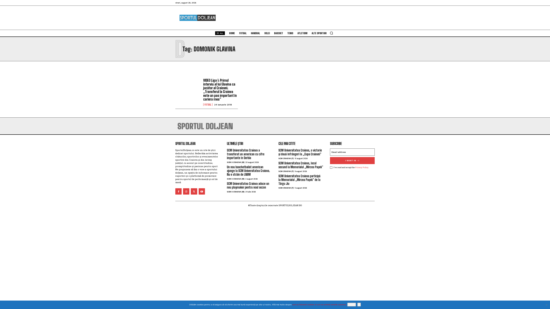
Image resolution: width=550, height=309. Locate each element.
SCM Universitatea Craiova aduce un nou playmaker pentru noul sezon (248, 185)
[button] (331, 33)
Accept (351, 304)
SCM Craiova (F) (286, 158)
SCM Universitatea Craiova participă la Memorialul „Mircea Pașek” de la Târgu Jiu (299, 180)
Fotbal (207, 104)
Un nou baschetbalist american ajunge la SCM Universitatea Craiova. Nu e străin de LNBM (248, 171)
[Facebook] (178, 191)
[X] (546, 304)
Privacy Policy (361, 167)
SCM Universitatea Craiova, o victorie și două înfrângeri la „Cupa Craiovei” (300, 152)
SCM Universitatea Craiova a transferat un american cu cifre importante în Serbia (245, 154)
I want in (350, 161)
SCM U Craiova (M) (235, 162)
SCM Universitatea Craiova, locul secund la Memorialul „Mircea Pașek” (300, 165)
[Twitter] (194, 191)
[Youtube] (202, 191)
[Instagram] (186, 191)
